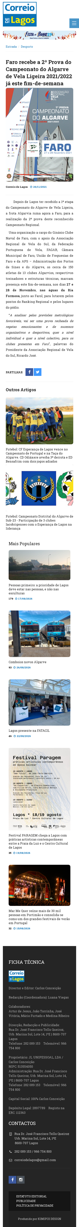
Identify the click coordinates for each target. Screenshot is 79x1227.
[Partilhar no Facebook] (29, 372)
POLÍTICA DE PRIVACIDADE (34, 1205)
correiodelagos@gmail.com (35, 1160)
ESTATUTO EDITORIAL (31, 1196)
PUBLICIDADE (26, 1201)
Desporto (27, 46)
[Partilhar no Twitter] (38, 372)
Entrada (11, 46)
